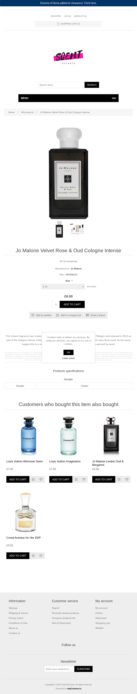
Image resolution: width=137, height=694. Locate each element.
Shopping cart (102, 623)
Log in (67, 16)
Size (68, 280)
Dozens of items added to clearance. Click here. (68, 3)
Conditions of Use (18, 623)
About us (13, 628)
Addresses (101, 618)
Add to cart (72, 304)
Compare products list (63, 618)
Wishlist (99, 628)
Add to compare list (71, 315)
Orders (99, 613)
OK (68, 352)
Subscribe (83, 669)
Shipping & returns (18, 613)
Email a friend (98, 315)
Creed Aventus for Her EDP (23, 537)
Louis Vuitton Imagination (65, 461)
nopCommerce (74, 688)
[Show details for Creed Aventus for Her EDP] (25, 512)
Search (92, 85)
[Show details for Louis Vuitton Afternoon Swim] (25, 435)
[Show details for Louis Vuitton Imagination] (68, 435)
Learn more (68, 358)
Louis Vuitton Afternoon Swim (24, 461)
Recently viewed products (65, 613)
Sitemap (13, 608)
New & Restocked (61, 623)
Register (56, 16)
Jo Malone (76, 268)
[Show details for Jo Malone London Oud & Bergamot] (111, 435)
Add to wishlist (43, 315)
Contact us (14, 633)
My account (101, 608)
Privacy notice (16, 618)
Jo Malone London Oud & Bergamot (108, 463)
